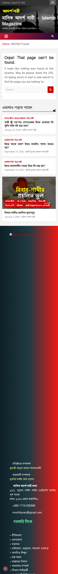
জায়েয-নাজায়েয (20, 118)
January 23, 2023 (12, 130)
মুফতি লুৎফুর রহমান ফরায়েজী (37, 152)
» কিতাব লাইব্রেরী (19, 570)
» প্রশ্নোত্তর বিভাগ (18, 561)
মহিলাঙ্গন (20, 206)
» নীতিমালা (16, 535)
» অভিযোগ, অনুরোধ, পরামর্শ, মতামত (29, 548)
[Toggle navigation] (6, 36)
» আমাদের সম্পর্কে (19, 565)
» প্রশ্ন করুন (15, 557)
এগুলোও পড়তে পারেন (17, 107)
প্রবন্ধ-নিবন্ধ (32, 201)
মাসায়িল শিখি (9, 140)
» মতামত (14, 544)
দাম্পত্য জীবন (9, 118)
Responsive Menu (53, 2)
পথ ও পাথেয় (21, 201)
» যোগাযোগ (16, 539)
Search (51, 89)
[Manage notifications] (5, 568)
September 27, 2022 (14, 152)
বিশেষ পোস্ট (9, 206)
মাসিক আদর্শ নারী (29, 130)
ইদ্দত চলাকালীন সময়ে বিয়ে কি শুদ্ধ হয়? (24, 166)
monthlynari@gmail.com (27, 512)
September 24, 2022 (14, 170)
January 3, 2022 (12, 217)
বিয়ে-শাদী (30, 118)
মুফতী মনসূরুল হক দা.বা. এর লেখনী (37, 206)
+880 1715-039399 (23, 505)
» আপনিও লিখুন (18, 552)
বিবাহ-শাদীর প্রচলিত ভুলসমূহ (19, 212)
